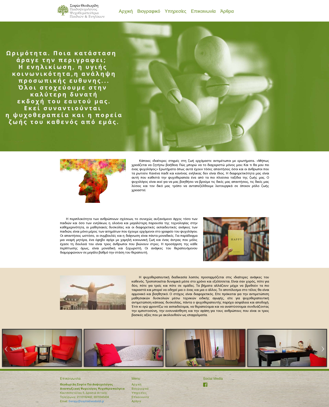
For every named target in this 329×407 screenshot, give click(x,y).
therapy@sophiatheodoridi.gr (86, 401)
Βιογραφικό (148, 11)
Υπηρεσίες (175, 11)
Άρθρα (227, 11)
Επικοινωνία (203, 11)
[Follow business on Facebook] (205, 385)
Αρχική (126, 11)
